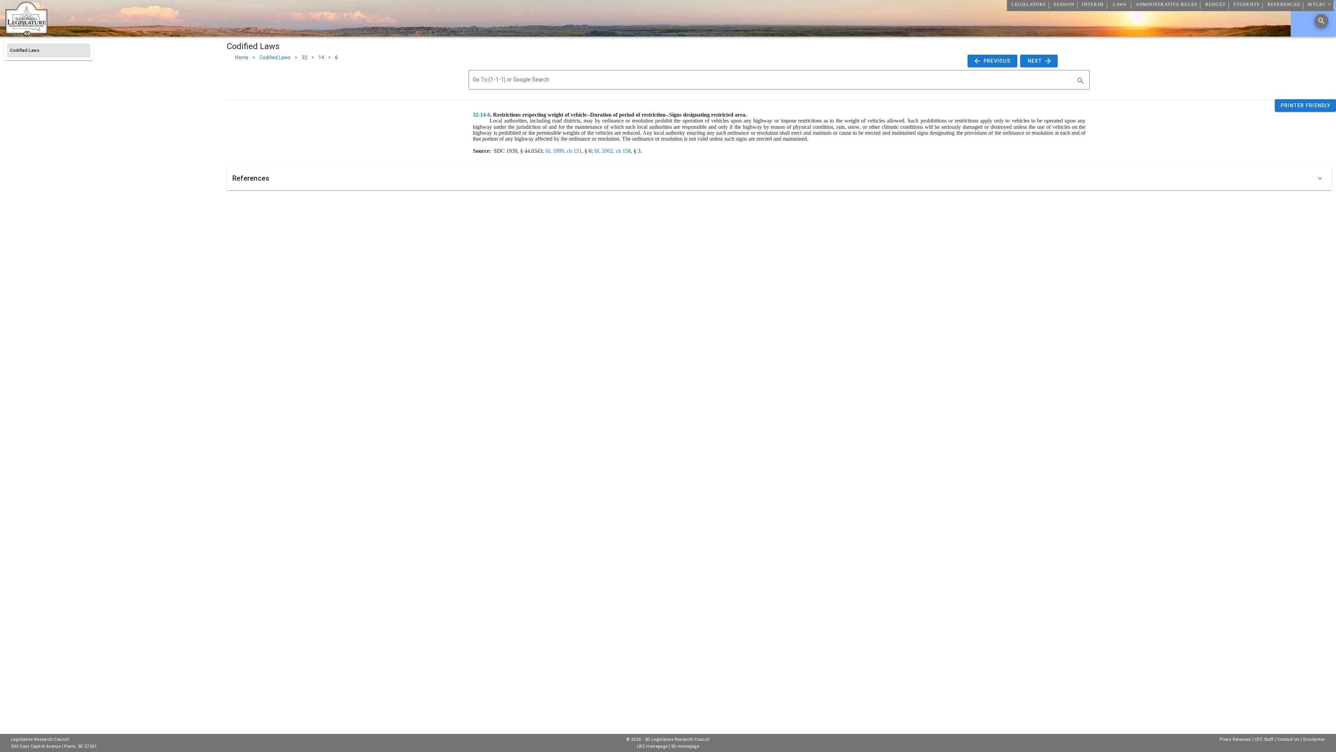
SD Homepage (685, 746)
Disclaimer (1314, 739)
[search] (1081, 81)
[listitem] (48, 50)
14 (321, 57)
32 (304, 57)
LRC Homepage (652, 746)
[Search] (1321, 21)
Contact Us (1288, 739)
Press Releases (1235, 739)
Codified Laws (275, 57)
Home (241, 57)
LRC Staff (1264, 739)
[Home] (26, 34)
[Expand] (1320, 178)
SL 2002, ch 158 (612, 151)
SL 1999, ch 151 (563, 151)
